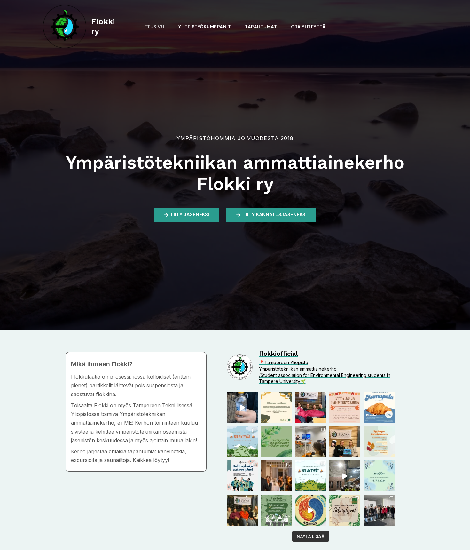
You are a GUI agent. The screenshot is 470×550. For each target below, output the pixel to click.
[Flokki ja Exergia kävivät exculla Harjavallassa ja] (310, 510)
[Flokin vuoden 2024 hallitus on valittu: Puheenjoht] (242, 510)
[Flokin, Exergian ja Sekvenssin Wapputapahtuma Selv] (310, 475)
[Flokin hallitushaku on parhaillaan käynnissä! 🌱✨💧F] (276, 510)
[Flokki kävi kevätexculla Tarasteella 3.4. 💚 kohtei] (379, 510)
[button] (186, 215)
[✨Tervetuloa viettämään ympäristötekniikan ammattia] (379, 475)
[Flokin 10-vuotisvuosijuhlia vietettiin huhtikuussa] (276, 475)
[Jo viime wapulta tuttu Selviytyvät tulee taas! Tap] (344, 510)
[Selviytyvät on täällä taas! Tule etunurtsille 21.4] (242, 442)
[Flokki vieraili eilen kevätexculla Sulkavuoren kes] (344, 475)
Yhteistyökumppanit (204, 26)
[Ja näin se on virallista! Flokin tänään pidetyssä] (310, 407)
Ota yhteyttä (308, 26)
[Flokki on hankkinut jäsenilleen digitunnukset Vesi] (276, 442)
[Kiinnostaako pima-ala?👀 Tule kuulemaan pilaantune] (276, 407)
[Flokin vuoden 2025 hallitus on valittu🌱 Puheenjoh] (344, 442)
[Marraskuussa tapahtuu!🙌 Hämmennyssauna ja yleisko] (379, 442)
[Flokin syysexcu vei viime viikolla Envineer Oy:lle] (310, 442)
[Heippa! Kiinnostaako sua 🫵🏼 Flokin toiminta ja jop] (379, 407)
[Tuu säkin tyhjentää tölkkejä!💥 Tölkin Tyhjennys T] (242, 407)
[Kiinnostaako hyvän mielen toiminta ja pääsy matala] (242, 475)
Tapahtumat (261, 26)
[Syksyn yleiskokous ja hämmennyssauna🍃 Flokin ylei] (344, 407)
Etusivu (155, 26)
